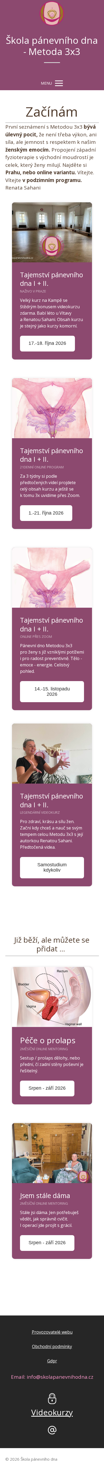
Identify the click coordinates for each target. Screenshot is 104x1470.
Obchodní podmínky (52, 1346)
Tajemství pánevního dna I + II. (51, 279)
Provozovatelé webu (52, 1332)
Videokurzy (52, 1412)
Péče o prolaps (47, 1040)
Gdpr (52, 1361)
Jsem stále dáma (45, 1195)
